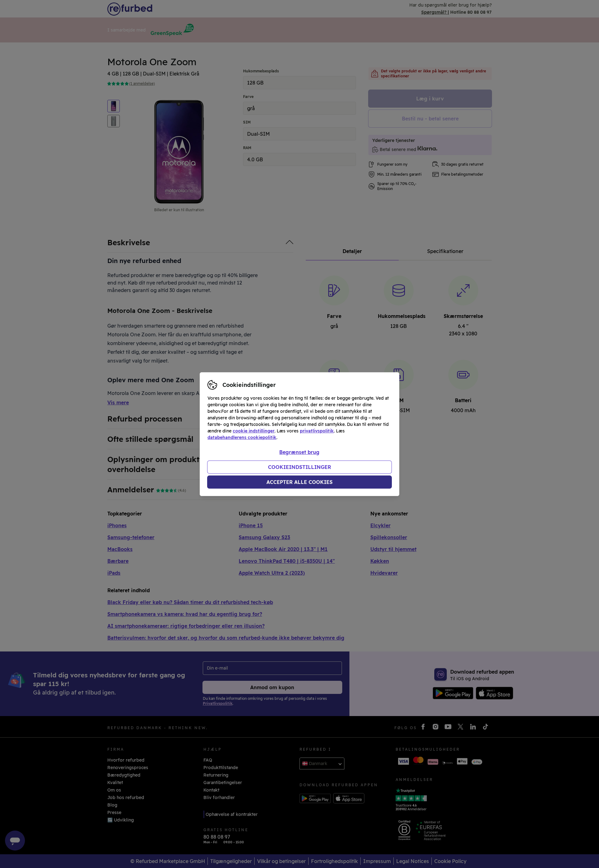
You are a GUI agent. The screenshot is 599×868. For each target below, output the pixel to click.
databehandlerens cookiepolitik (241, 437)
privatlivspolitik (317, 431)
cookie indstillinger (254, 431)
